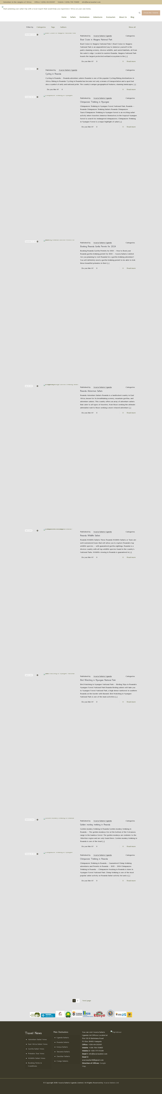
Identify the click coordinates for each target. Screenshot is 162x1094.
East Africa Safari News (37, 1044)
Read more (131, 61)
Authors (63, 27)
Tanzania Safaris (63, 1052)
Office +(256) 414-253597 (44, 2)
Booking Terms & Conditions (35, 1064)
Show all (132, 27)
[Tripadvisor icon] (158, 2)
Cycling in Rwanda (53, 74)
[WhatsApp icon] (146, 2)
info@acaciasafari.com (91, 2)
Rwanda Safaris (63, 1042)
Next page (86, 1001)
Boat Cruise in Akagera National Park (96, 39)
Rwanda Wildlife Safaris (90, 535)
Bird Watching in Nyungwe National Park (98, 680)
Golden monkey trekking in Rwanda (95, 824)
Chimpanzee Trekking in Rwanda (94, 859)
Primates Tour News (36, 1054)
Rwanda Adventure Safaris (91, 391)
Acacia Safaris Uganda (102, 36)
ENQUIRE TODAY (151, 13)
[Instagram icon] (155, 2)
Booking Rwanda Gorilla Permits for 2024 (98, 246)
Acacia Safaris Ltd (111, 1083)
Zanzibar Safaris (63, 1056)
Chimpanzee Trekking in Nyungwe (94, 102)
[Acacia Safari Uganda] (46, 8)
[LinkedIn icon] (153, 2)
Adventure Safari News (37, 1039)
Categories (41, 27)
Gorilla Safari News (36, 1049)
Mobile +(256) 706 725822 (68, 2)
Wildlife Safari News (36, 1058)
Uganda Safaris (63, 1038)
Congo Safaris (62, 1061)
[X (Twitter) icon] (151, 2)
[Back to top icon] (154, 1090)
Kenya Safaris (62, 1047)
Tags (53, 27)
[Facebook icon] (148, 2)
